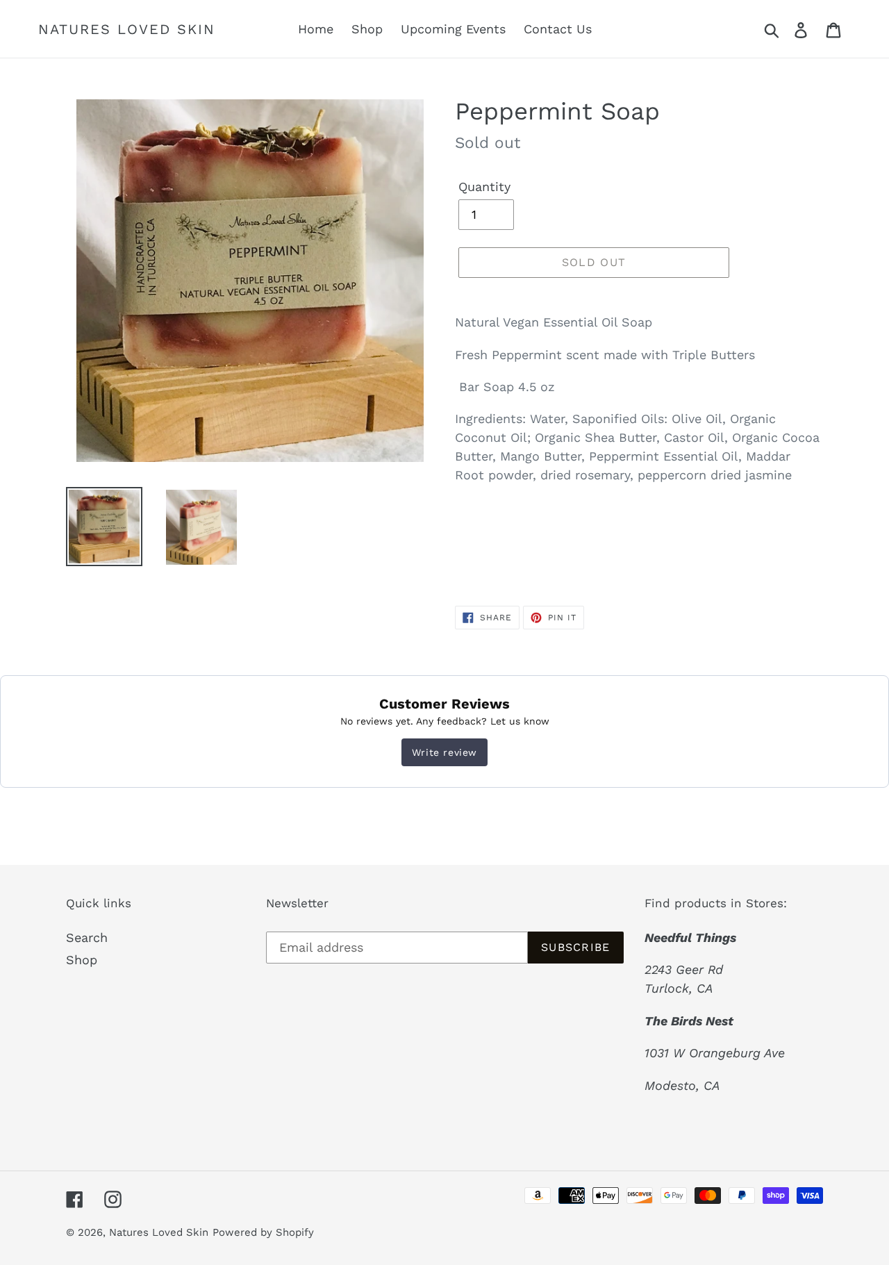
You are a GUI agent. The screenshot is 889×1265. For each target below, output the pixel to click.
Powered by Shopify (263, 1232)
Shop (81, 959)
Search (87, 937)
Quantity (484, 186)
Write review (444, 752)
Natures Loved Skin (126, 29)
